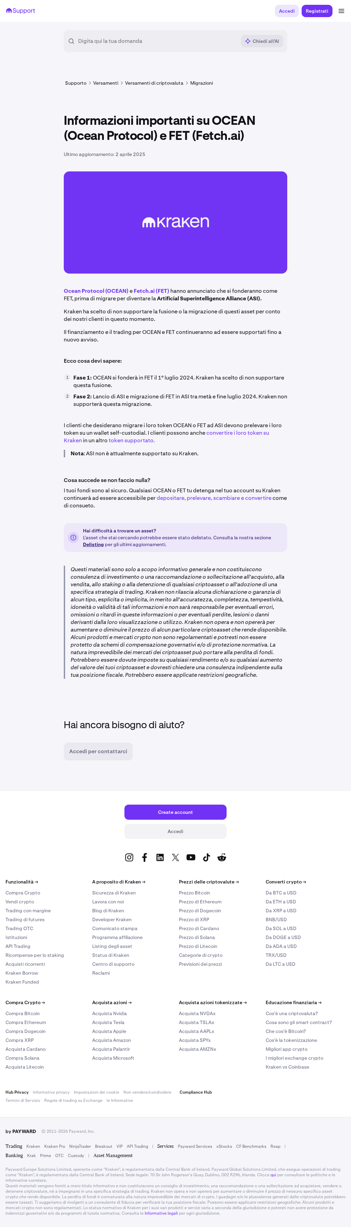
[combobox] (157, 41)
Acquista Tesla (108, 1022)
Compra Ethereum (25, 1022)
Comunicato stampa (114, 928)
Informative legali (161, 1213)
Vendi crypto (19, 902)
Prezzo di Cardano (199, 928)
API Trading (18, 946)
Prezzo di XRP (194, 919)
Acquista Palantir (111, 1049)
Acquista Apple (109, 1031)
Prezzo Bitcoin (194, 893)
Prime (45, 1155)
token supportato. (132, 440)
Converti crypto (286, 882)
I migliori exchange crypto (294, 1058)
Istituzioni (16, 937)
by (20, 1131)
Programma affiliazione (117, 937)
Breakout (103, 1146)
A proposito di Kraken (118, 882)
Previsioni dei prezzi (200, 964)
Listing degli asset (112, 946)
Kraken (33, 1146)
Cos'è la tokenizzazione (291, 1040)
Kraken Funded (22, 982)
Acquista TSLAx (196, 1022)
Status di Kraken (110, 955)
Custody (76, 1155)
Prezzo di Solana (197, 937)
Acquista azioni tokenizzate (213, 1002)
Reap (275, 1146)
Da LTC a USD (280, 964)
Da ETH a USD (281, 902)
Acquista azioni (112, 1002)
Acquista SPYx (195, 1040)
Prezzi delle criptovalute (209, 882)
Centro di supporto (113, 964)
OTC (59, 1155)
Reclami (101, 973)
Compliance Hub (196, 1092)
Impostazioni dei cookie (96, 1092)
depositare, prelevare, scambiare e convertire (214, 498)
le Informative (120, 1100)
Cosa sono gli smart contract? (299, 1022)
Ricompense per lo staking (34, 955)
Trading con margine (28, 910)
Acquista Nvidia (109, 1013)
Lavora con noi (108, 902)
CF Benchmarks (251, 1146)
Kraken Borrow (21, 973)
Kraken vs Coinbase (287, 1067)
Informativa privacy (51, 1092)
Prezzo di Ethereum (200, 902)
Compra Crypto (22, 893)
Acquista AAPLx (196, 1031)
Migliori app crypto (286, 1049)
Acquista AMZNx (197, 1049)
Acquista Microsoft (113, 1058)
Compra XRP (19, 1040)
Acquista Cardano (25, 1049)
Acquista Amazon (111, 1040)
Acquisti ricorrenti (25, 964)
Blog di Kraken (108, 910)
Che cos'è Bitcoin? (286, 1031)
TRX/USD (276, 955)
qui (273, 1175)
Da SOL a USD (281, 928)
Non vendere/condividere (147, 1092)
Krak (31, 1155)
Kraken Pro (54, 1146)
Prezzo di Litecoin (198, 946)
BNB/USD (276, 919)
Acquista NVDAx (197, 1013)
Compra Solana (22, 1058)
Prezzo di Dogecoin (200, 910)
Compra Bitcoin (22, 1013)
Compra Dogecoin (25, 1031)
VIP (120, 1146)
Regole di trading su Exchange (73, 1100)
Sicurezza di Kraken (114, 893)
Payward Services (195, 1146)
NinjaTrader (80, 1146)
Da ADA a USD (281, 946)
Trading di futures (25, 919)
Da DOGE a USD (283, 937)
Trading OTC (19, 928)
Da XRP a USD (281, 910)
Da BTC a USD (281, 893)
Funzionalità (21, 882)
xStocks (224, 1146)
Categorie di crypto (200, 955)
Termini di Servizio (22, 1100)
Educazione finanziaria (294, 1002)
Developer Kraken (112, 919)
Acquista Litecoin (24, 1067)
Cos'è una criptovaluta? (292, 1013)
